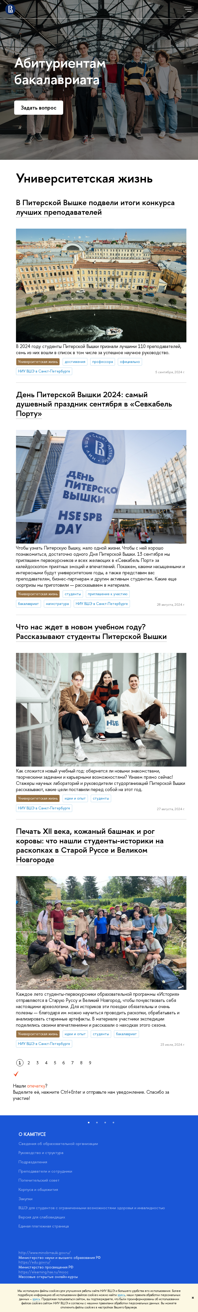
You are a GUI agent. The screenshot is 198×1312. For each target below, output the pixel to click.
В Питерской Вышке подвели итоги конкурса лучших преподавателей (95, 207)
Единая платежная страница (44, 1226)
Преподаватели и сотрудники (45, 1171)
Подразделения (33, 1162)
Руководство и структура (41, 1152)
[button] (89, 1122)
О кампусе (32, 1134)
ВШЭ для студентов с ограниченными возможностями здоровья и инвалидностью (92, 1207)
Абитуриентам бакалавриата (60, 70)
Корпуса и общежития (38, 1189)
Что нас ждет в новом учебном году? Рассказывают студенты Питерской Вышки (91, 631)
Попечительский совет (39, 1180)
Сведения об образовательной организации (58, 1143)
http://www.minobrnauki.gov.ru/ (45, 1252)
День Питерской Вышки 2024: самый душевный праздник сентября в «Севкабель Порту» (94, 404)
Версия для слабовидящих (42, 1217)
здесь (121, 1295)
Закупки (25, 1198)
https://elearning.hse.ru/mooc (43, 1271)
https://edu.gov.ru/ (35, 1262)
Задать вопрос (38, 107)
